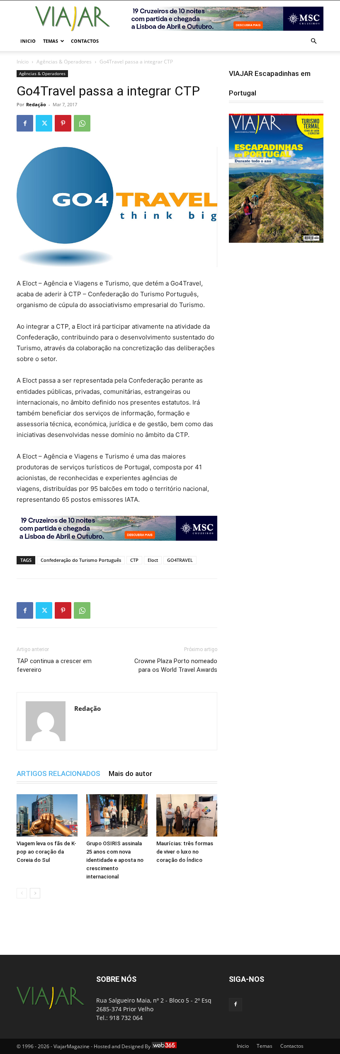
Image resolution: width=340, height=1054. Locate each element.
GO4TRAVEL (180, 560)
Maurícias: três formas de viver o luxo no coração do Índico (184, 851)
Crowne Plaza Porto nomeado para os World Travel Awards (175, 665)
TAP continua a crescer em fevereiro (54, 665)
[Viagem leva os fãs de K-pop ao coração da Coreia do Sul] (47, 815)
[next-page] (35, 893)
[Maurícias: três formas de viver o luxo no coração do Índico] (186, 815)
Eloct (153, 560)
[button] (313, 41)
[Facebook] (25, 123)
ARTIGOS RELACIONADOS (58, 773)
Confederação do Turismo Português (81, 560)
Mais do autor (130, 773)
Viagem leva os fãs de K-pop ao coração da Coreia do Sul (46, 851)
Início (23, 61)
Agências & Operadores (64, 61)
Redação (36, 104)
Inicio (28, 41)
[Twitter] (44, 123)
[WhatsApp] (82, 123)
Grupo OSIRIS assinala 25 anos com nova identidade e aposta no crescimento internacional (114, 860)
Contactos (85, 41)
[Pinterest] (63, 123)
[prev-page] (22, 893)
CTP (134, 560)
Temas (50, 41)
